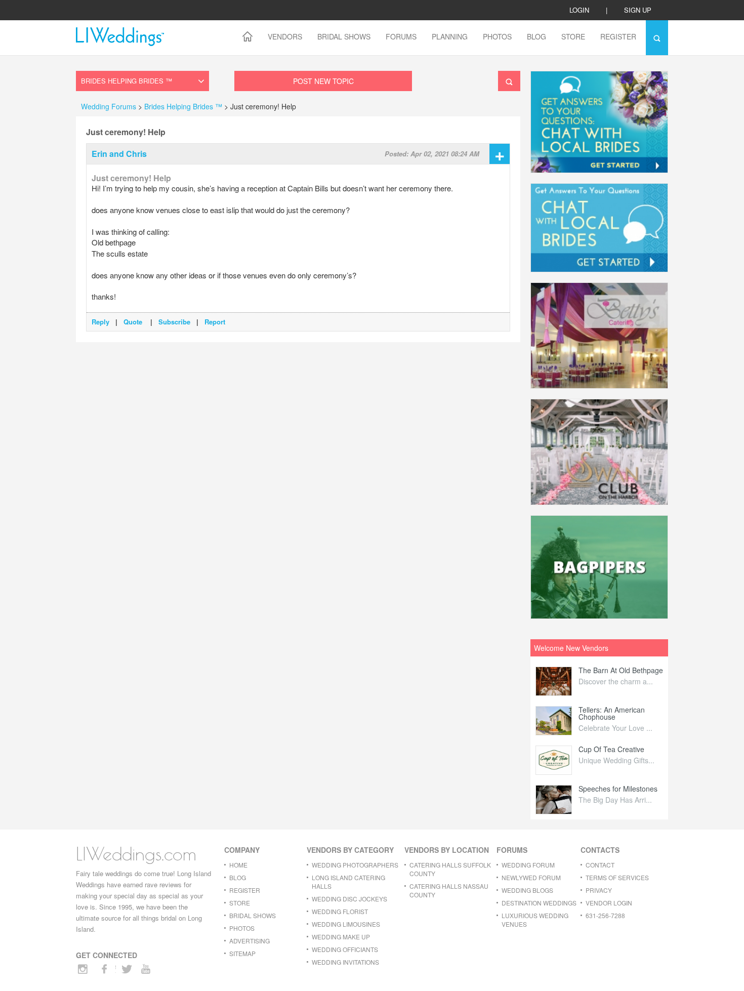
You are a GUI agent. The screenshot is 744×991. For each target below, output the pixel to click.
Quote (133, 321)
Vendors (285, 36)
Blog (536, 36)
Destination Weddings (539, 902)
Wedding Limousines (346, 924)
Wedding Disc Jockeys (349, 898)
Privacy (599, 890)
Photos (497, 36)
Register (618, 36)
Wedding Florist (340, 911)
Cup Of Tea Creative (611, 749)
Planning (450, 36)
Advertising (249, 940)
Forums (401, 36)
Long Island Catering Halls (348, 881)
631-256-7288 (605, 915)
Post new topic (323, 81)
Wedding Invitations (345, 962)
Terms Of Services (617, 877)
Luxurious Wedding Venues (535, 919)
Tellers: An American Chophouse (611, 713)
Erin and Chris (119, 153)
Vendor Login (609, 902)
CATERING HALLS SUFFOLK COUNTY (450, 869)
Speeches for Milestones (617, 788)
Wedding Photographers (355, 864)
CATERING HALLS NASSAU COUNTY (448, 890)
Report (214, 321)
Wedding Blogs (527, 890)
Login (579, 10)
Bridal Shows (343, 36)
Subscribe (174, 321)
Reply (100, 321)
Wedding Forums (108, 106)
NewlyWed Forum (531, 877)
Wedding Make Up (341, 936)
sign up (637, 10)
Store (573, 36)
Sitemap (242, 953)
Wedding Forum (528, 864)
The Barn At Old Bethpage (620, 670)
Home (238, 864)
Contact (600, 864)
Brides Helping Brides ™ (184, 106)
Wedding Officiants (345, 949)
